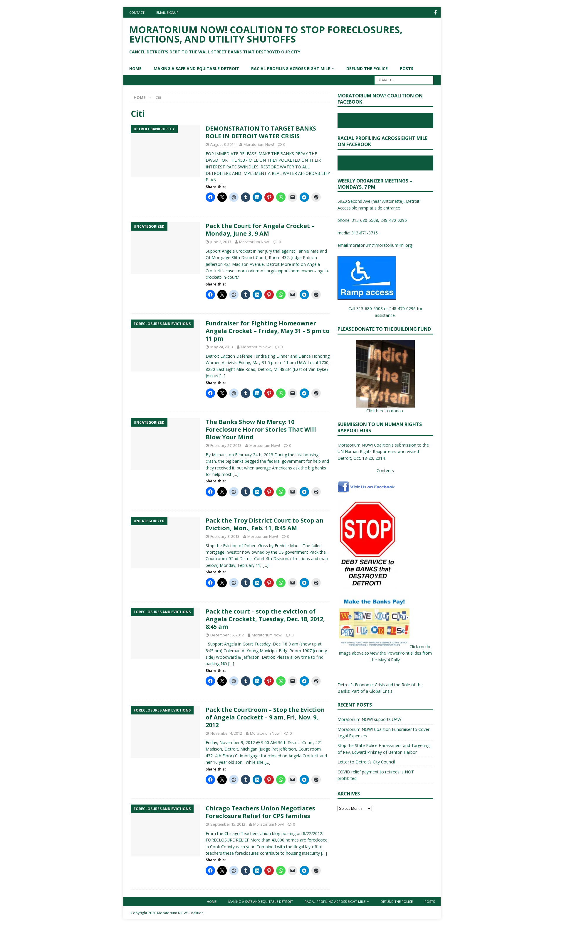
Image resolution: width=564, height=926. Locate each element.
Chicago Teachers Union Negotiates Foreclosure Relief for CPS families (260, 812)
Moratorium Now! (259, 144)
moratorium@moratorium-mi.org (380, 245)
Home (135, 68)
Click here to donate (385, 410)
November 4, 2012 (226, 733)
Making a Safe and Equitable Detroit (196, 68)
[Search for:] (404, 79)
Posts (406, 68)
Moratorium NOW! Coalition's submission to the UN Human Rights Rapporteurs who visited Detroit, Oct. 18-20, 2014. (383, 451)
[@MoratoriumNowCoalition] (435, 12)
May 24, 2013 (221, 346)
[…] (222, 375)
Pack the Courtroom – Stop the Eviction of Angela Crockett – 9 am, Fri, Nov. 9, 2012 (265, 717)
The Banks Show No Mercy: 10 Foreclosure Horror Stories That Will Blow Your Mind (261, 429)
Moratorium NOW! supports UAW (369, 719)
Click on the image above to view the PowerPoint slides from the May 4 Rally (385, 653)
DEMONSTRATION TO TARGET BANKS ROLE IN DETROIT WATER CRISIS (261, 132)
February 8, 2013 (224, 536)
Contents (385, 470)
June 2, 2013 (220, 241)
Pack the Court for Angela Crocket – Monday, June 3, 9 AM (260, 229)
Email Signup (167, 12)
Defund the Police (367, 68)
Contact (137, 12)
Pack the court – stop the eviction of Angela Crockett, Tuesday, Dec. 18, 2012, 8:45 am (265, 619)
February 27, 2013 (225, 445)
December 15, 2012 (227, 635)
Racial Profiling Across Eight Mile (290, 68)
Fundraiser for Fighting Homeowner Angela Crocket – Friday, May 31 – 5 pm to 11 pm (268, 330)
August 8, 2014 (223, 144)
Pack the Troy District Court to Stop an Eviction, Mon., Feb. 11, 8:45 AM (265, 524)
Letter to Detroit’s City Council (366, 762)
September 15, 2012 (227, 824)
